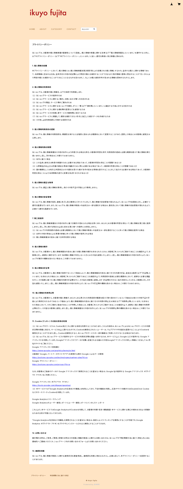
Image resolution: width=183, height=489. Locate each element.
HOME (32, 29)
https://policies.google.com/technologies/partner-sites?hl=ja (60, 357)
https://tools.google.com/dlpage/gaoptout (51, 385)
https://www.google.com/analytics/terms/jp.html (53, 350)
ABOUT (43, 29)
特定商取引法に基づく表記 (59, 475)
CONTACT (71, 29)
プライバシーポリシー (38, 475)
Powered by (89, 484)
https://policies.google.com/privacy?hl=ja (51, 364)
